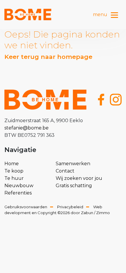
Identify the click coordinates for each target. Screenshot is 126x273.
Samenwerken (73, 163)
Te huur (14, 178)
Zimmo (103, 212)
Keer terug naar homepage (48, 56)
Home (11, 163)
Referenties (18, 193)
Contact (65, 171)
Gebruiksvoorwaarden (25, 206)
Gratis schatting (74, 185)
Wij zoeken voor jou (79, 178)
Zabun (87, 212)
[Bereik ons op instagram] (116, 99)
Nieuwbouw (18, 185)
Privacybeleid (70, 206)
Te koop (13, 171)
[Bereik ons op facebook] (101, 99)
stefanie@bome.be (26, 128)
